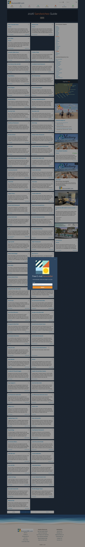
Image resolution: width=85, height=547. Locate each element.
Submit (42, 287)
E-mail (34, 282)
